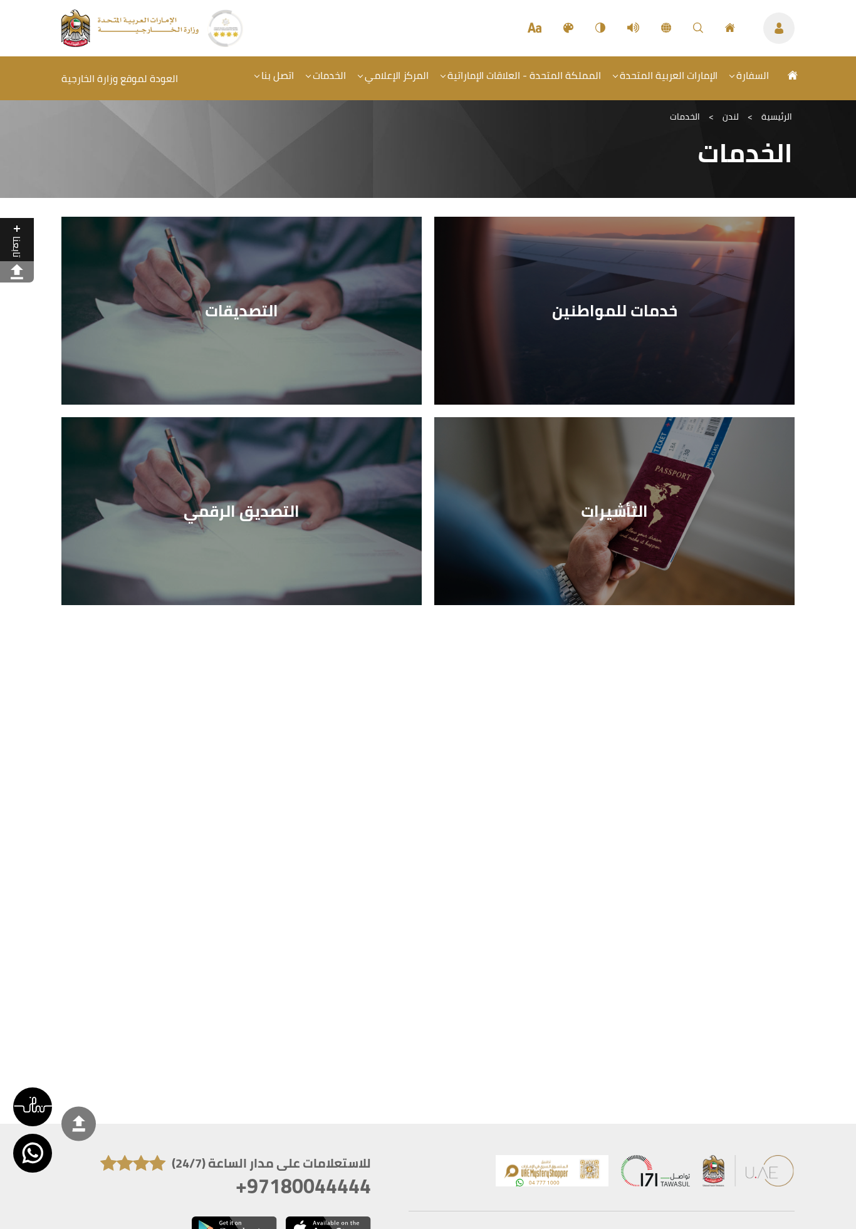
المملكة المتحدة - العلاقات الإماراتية (524, 75)
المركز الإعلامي (397, 75)
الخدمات (329, 75)
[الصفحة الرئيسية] (730, 28)
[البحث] (698, 28)
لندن (731, 116)
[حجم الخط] (534, 28)
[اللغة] (666, 28)
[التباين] (600, 28)
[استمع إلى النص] (633, 28)
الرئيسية (776, 116)
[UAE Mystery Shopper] (552, 1173)
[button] (32, 1106)
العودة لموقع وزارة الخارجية (119, 78)
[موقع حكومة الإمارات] (748, 1173)
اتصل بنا (277, 75)
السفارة (752, 75)
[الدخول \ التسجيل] (779, 28)
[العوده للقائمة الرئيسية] (131, 43)
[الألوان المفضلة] (568, 28)
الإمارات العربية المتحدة (669, 75)
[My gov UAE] (655, 1173)
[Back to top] (78, 1123)
